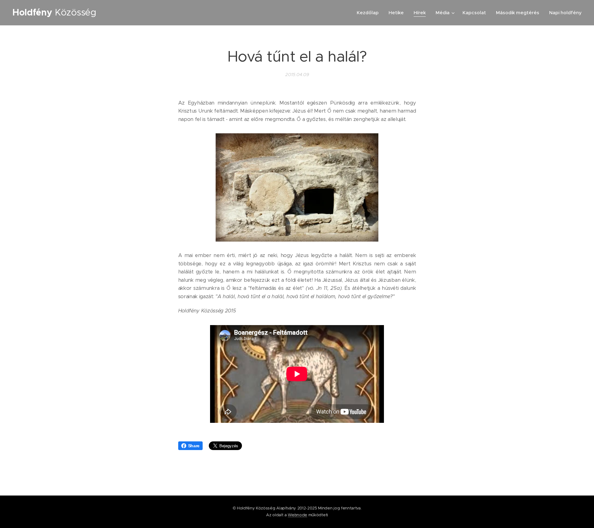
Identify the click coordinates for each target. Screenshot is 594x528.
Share (194, 445)
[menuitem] (369, 12)
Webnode (297, 514)
